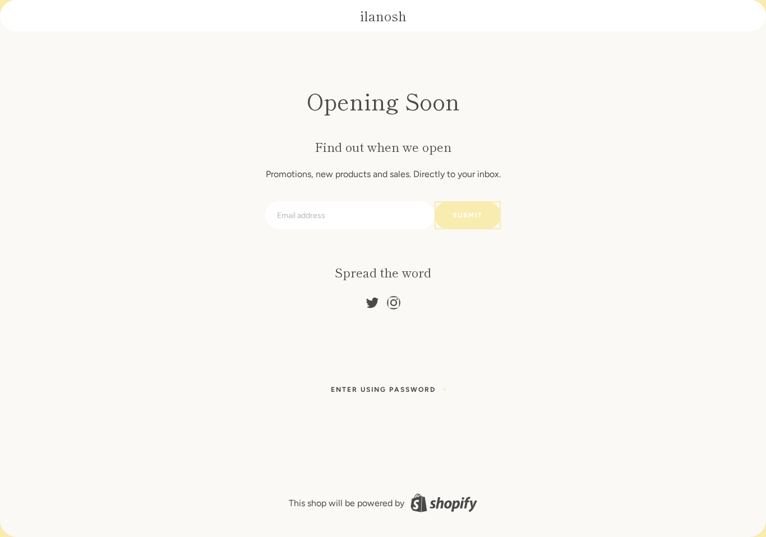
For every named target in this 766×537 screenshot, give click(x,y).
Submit (468, 215)
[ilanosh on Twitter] (372, 300)
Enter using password (383, 390)
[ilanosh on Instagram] (393, 300)
